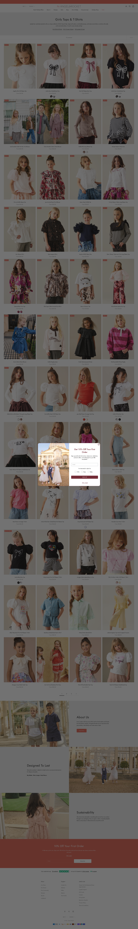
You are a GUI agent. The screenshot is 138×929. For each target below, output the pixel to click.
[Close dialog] (99, 444)
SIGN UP (84, 477)
